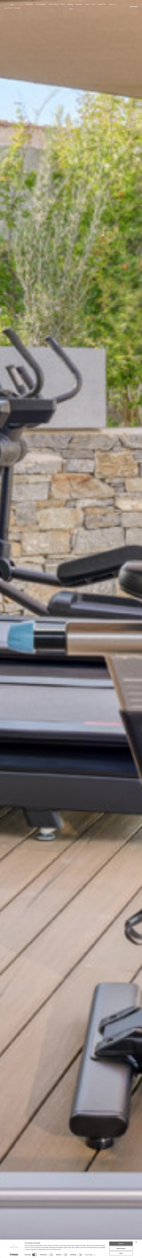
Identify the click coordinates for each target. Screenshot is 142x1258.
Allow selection (121, 1248)
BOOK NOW (133, 6)
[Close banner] (136, 1242)
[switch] (50, 1254)
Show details (89, 1254)
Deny (120, 1253)
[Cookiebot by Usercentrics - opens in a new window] (14, 1255)
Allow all (120, 1243)
